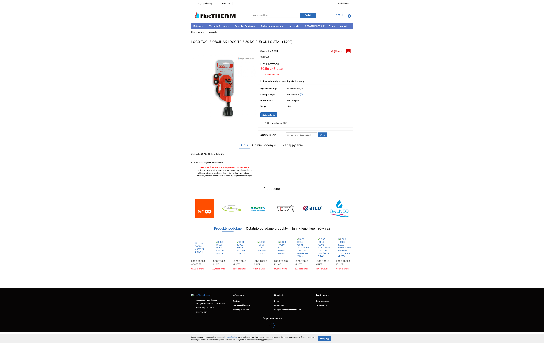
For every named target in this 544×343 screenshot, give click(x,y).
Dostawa (237, 301)
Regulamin (279, 305)
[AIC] (204, 208)
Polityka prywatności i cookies (287, 309)
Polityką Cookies (230, 337)
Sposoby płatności (241, 309)
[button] (238, 295)
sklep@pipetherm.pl (205, 308)
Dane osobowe (322, 301)
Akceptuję (324, 338)
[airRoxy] (231, 208)
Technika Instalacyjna (272, 26)
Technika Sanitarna (245, 26)
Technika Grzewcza (219, 26)
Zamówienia (321, 305)
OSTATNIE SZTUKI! (315, 26)
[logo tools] (340, 51)
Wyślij (322, 135)
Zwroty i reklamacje (241, 305)
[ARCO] (312, 208)
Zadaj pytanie (269, 115)
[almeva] (285, 208)
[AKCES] (258, 208)
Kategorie (198, 26)
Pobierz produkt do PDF (276, 123)
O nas (332, 26)
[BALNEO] (339, 208)
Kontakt (343, 26)
